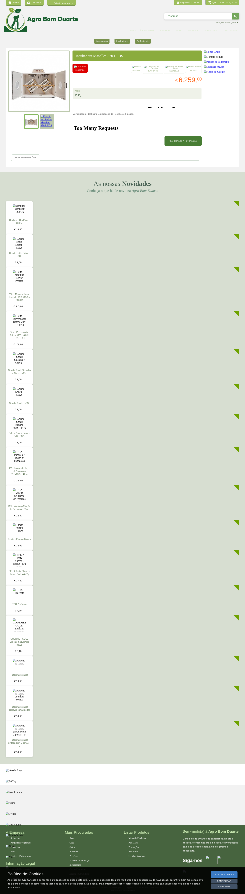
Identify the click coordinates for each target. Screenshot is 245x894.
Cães (72, 842)
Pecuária (74, 856)
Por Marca (133, 842)
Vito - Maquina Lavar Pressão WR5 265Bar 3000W (19, 297)
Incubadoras (102, 41)
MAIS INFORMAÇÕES (25, 158)
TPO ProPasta (19, 604)
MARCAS (193, 30)
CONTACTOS (230, 30)
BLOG (179, 30)
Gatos (72, 847)
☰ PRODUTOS (147, 30)
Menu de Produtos (137, 838)
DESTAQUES (210, 30)
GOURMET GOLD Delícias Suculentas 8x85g (19, 642)
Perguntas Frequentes (20, 842)
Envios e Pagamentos (20, 856)
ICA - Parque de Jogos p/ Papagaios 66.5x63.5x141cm (19, 471)
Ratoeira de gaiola (19, 675)
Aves (72, 838)
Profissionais (143, 41)
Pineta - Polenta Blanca (19, 539)
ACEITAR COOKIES (224, 875)
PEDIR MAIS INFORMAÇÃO (183, 141)
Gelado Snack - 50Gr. (19, 403)
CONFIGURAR (224, 881)
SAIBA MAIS (224, 887)
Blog (12, 851)
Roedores (74, 851)
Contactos (15, 847)
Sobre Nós (15, 838)
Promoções (133, 847)
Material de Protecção (80, 860)
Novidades (133, 851)
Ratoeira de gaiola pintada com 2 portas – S (19, 743)
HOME (133, 30)
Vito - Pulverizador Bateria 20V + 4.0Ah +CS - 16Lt (19, 335)
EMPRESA (165, 30)
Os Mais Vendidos (136, 856)
